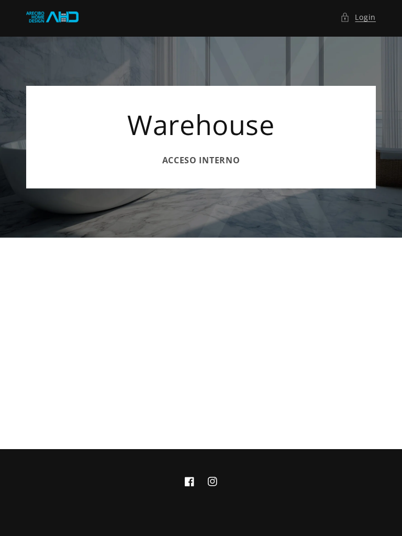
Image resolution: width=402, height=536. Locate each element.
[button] (358, 17)
